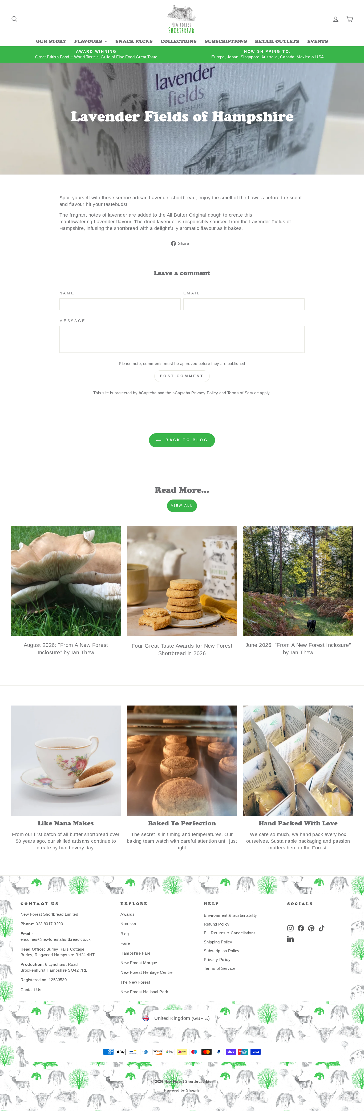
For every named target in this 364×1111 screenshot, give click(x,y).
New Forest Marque (138, 962)
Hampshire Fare (135, 953)
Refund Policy (217, 924)
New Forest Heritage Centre (146, 972)
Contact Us (31, 989)
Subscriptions (226, 42)
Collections (179, 42)
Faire (125, 943)
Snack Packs (134, 42)
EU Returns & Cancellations (230, 933)
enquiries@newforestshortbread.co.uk (56, 939)
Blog (124, 933)
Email (191, 293)
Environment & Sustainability (230, 915)
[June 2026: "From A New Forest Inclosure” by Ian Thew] (298, 581)
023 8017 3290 (49, 924)
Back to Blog (185, 440)
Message (72, 321)
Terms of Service (243, 393)
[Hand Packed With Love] (298, 760)
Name (67, 293)
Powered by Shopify (182, 1090)
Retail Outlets (277, 42)
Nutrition (128, 924)
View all (182, 506)
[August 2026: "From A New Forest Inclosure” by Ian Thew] (66, 581)
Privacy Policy (204, 393)
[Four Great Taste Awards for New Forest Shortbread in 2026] (182, 581)
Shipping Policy (218, 942)
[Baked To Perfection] (182, 760)
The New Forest (135, 982)
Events (317, 42)
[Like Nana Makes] (66, 760)
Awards (127, 914)
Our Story (51, 42)
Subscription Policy (222, 950)
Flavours (88, 42)
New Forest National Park (144, 992)
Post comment (182, 376)
